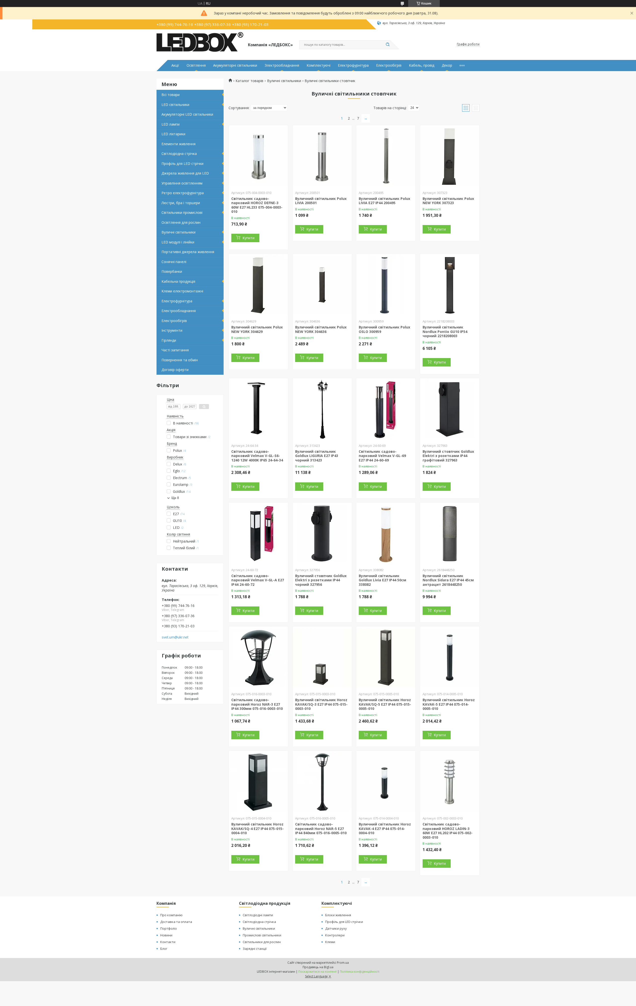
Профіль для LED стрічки (182, 163)
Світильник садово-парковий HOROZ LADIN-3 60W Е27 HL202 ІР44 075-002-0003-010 (448, 831)
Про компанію (171, 915)
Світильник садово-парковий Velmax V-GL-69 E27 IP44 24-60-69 (382, 455)
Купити (248, 237)
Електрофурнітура (353, 65)
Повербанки (171, 271)
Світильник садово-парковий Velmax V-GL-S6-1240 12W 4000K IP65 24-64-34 (257, 455)
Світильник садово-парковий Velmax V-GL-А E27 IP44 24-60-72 (257, 580)
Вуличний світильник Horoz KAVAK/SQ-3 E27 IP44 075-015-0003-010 (321, 704)
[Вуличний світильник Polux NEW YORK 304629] (258, 285)
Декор (447, 65)
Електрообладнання (178, 310)
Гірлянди (168, 340)
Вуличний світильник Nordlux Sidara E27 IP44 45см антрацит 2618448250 (448, 580)
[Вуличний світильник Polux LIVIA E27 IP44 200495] (385, 156)
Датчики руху (336, 928)
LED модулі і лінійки (177, 242)
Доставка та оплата (176, 921)
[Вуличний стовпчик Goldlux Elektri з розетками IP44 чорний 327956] (322, 534)
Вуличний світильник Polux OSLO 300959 (384, 329)
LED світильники (175, 104)
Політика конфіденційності (359, 971)
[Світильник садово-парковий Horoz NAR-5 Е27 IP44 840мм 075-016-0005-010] (322, 782)
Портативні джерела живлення (187, 251)
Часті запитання (175, 350)
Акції (175, 65)
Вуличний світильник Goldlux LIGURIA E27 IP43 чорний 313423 (316, 455)
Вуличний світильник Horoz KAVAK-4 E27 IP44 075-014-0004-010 (385, 828)
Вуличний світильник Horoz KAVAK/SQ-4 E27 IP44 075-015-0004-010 (257, 828)
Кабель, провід (421, 65)
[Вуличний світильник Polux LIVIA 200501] (322, 156)
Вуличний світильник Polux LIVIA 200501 (321, 200)
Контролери (335, 935)
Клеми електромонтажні (182, 291)
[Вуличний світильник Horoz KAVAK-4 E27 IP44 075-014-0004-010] (385, 782)
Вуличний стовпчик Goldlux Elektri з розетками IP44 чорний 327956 (321, 580)
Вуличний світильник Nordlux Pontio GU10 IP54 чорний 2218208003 (445, 331)
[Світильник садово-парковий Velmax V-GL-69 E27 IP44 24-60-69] (385, 409)
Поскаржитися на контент (317, 971)
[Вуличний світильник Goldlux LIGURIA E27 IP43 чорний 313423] (322, 409)
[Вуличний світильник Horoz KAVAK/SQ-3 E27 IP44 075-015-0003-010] (322, 658)
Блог (163, 948)
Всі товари (170, 94)
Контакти (167, 942)
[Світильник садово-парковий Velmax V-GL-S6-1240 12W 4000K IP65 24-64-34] (258, 409)
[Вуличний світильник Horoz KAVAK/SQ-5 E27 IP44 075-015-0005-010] (385, 658)
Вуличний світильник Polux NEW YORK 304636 (321, 329)
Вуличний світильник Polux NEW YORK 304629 (257, 329)
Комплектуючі (318, 65)
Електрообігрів (388, 65)
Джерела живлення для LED (185, 173)
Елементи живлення (178, 143)
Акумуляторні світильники (235, 65)
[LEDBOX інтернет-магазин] (200, 44)
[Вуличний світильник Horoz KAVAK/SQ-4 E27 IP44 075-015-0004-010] (258, 782)
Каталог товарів (249, 81)
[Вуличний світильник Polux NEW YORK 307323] (449, 156)
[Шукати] (388, 44)
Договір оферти (175, 369)
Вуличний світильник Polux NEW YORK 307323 (448, 200)
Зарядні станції (255, 948)
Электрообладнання (282, 65)
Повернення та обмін (179, 360)
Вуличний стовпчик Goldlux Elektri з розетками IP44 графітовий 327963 (448, 455)
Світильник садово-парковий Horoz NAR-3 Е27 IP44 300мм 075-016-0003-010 (257, 704)
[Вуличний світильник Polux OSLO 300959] (385, 285)
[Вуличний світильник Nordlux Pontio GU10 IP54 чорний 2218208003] (449, 285)
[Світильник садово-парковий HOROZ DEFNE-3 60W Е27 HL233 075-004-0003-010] (258, 156)
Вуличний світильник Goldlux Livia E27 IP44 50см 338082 (382, 580)
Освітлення (196, 65)
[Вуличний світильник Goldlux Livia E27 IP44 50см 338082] (385, 534)
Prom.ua (343, 962)
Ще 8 (175, 498)
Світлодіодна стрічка (179, 153)
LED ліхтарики (173, 134)
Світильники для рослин (262, 942)
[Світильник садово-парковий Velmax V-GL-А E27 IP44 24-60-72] (258, 534)
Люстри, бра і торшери (180, 202)
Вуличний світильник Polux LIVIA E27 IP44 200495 (384, 200)
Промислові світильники (262, 935)
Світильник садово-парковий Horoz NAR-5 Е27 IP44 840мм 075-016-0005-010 (321, 828)
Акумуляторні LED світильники (187, 114)
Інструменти (171, 330)
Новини (166, 935)
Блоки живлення (338, 915)
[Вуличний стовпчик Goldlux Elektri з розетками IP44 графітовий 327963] (449, 409)
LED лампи (170, 124)
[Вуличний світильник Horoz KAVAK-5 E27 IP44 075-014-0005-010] (449, 658)
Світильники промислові (181, 212)
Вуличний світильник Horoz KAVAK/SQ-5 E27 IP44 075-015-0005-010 (385, 704)
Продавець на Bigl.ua (318, 967)
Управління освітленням (181, 183)
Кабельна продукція (178, 281)
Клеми (330, 942)
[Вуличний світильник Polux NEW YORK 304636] (322, 285)
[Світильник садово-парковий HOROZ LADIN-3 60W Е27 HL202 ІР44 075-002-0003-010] (449, 782)
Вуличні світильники (178, 232)
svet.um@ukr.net (175, 637)
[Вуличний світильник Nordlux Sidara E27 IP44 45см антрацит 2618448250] (449, 534)
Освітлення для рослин (180, 222)
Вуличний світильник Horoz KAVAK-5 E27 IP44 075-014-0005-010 (449, 704)
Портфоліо (168, 928)
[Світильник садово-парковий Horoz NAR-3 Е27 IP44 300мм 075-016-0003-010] (258, 658)
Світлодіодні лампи (258, 915)
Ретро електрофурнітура (182, 192)
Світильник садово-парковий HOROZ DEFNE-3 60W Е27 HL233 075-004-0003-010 (256, 205)
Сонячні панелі (173, 261)
